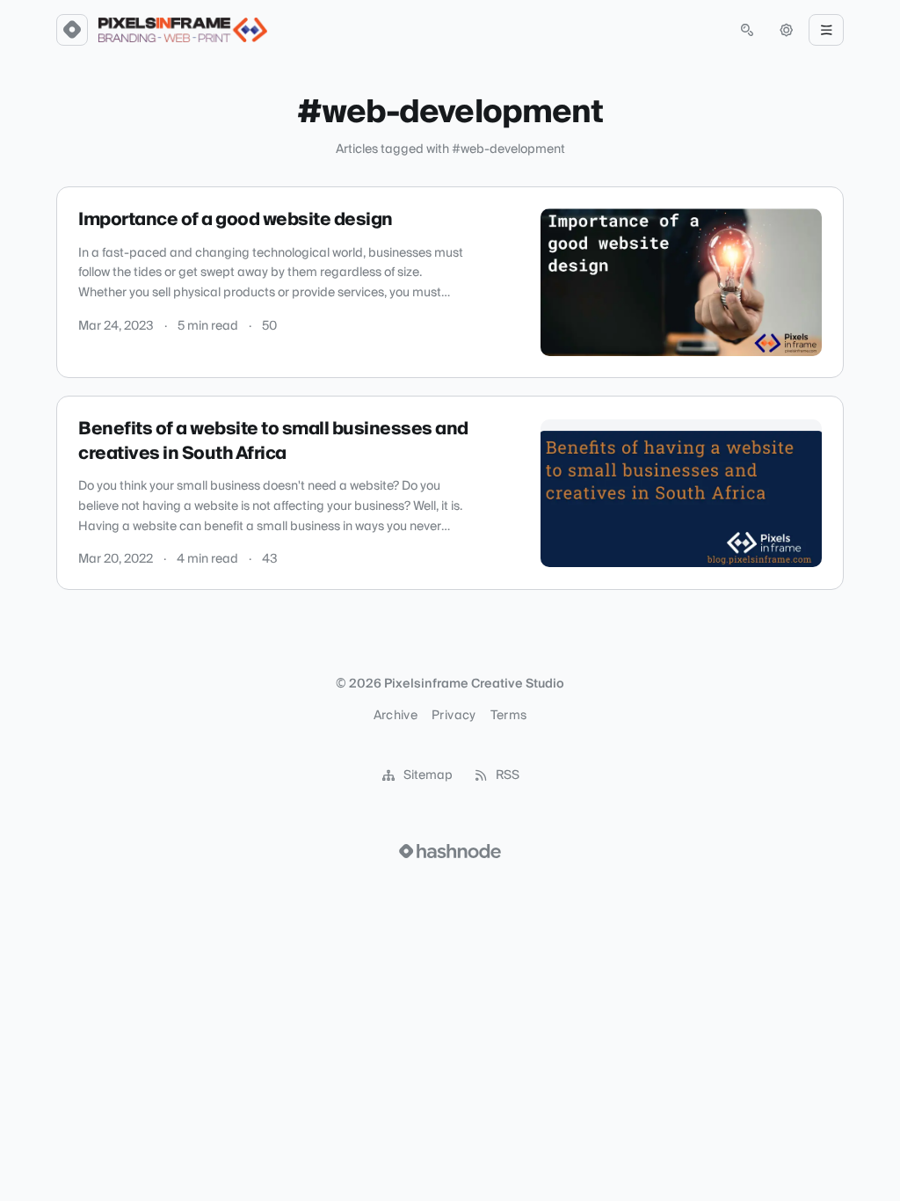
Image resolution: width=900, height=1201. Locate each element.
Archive (395, 715)
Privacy (453, 715)
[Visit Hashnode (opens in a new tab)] (450, 851)
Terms (508, 715)
